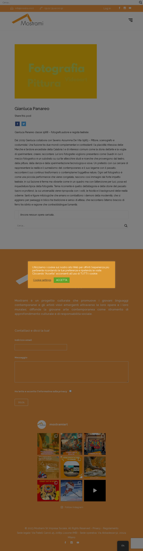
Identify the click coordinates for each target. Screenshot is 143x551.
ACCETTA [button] (61, 280)
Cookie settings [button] (42, 279)
